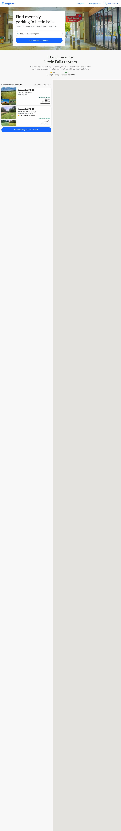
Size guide (80, 3)
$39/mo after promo (45, 103)
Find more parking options (39, 40)
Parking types (93, 3)
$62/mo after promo (45, 124)
